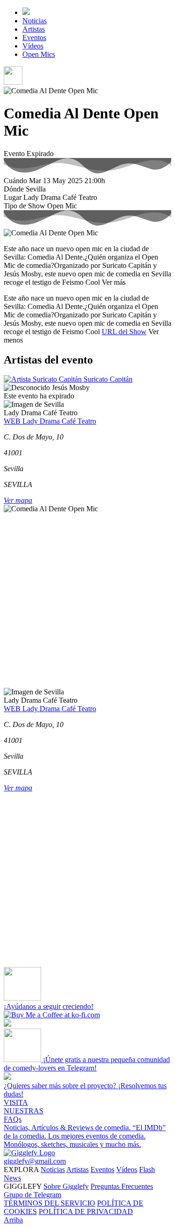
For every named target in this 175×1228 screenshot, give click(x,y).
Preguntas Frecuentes (122, 1186)
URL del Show (124, 332)
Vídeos (32, 46)
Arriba (13, 1220)
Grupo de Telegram (32, 1195)
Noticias (34, 21)
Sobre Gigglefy (66, 1186)
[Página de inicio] (26, 12)
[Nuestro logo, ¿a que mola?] (29, 1153)
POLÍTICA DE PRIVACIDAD (86, 1211)
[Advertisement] (87, 600)
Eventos (34, 37)
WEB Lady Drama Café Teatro (50, 421)
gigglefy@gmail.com (35, 1161)
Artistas (33, 29)
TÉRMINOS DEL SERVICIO (49, 1203)
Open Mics (38, 54)
